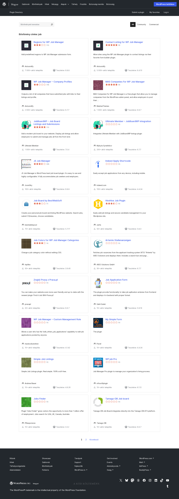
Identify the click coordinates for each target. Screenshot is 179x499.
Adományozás (113, 466)
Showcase (46, 458)
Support (78, 462)
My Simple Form (113, 319)
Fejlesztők (79, 466)
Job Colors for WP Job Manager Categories (56, 240)
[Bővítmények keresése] (51, 24)
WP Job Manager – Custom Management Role (57, 319)
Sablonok (46, 462)
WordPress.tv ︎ (81, 470)
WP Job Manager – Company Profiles (53, 81)
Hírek (12, 462)
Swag (110, 470)
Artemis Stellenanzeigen (118, 240)
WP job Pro (111, 359)
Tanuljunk (78, 458)
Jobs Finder (40, 398)
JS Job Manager (42, 161)
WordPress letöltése (165, 4)
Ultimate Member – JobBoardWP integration (128, 121)
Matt (142, 462)
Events (109, 462)
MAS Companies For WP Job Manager (125, 81)
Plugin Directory (16, 12)
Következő (94, 440)
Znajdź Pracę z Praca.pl (46, 279)
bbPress (143, 466)
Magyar (36, 484)
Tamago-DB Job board (117, 398)
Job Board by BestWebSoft (48, 200)
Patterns (45, 470)
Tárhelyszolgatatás (17, 466)
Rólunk (12, 458)
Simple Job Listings (44, 359)
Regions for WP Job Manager (49, 42)
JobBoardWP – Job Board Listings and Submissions (47, 122)
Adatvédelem (15, 470)
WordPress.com (146, 458)
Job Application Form (116, 279)
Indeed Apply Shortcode (118, 161)
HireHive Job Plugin (115, 200)
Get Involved (112, 458)
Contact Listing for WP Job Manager (124, 42)
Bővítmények (47, 466)
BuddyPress (145, 470)
